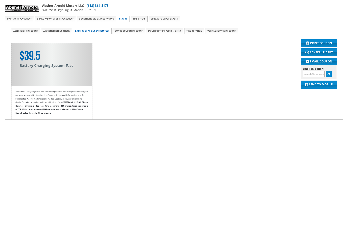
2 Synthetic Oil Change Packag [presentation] (96, 19)
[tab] (19, 19)
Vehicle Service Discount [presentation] (221, 31)
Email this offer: (313, 69)
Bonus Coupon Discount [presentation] (129, 31)
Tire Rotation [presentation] (194, 31)
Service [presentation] (123, 19)
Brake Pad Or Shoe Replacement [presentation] (55, 19)
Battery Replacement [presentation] (19, 19)
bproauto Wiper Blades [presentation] (164, 19)
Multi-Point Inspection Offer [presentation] (164, 31)
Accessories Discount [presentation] (25, 31)
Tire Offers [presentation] (139, 19)
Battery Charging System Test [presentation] (92, 31)
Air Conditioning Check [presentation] (56, 31)
